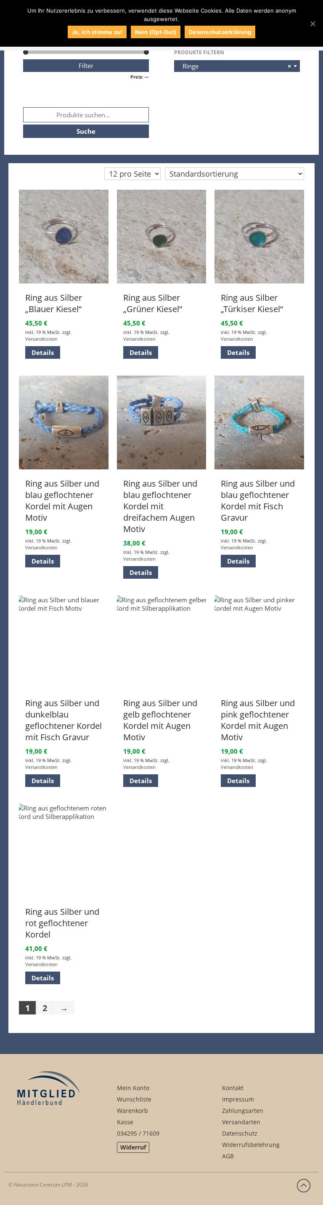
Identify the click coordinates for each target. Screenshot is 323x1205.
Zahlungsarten (242, 1111)
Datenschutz (239, 1133)
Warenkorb (132, 1111)
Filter (86, 65)
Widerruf (133, 1147)
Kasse (125, 1122)
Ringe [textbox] (234, 66)
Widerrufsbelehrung (251, 1145)
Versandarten (241, 1122)
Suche (86, 131)
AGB (228, 1156)
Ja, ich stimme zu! (97, 32)
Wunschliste (134, 1099)
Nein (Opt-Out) (156, 32)
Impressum (238, 1099)
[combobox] (237, 66)
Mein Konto (133, 1088)
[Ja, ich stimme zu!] (312, 23)
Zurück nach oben (303, 1185)
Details (43, 352)
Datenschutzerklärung (220, 32)
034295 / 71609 (138, 1133)
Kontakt (233, 1088)
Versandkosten (41, 339)
